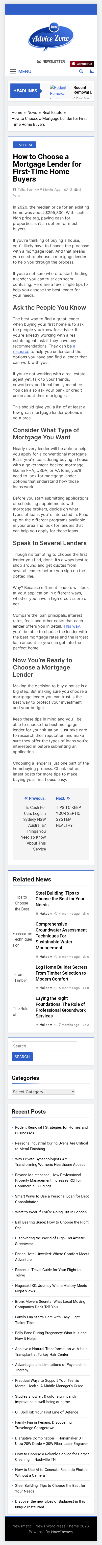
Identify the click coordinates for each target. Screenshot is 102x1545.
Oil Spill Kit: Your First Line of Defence (46, 1412)
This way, (72, 626)
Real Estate (24, 144)
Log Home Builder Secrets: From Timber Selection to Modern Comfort (62, 973)
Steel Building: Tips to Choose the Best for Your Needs (60, 899)
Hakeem (46, 913)
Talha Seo (25, 189)
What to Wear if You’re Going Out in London (51, 1212)
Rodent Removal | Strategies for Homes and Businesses (84, 90)
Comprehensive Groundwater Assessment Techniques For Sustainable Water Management (61, 936)
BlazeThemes (62, 1532)
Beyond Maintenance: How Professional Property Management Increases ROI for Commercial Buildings (48, 1180)
